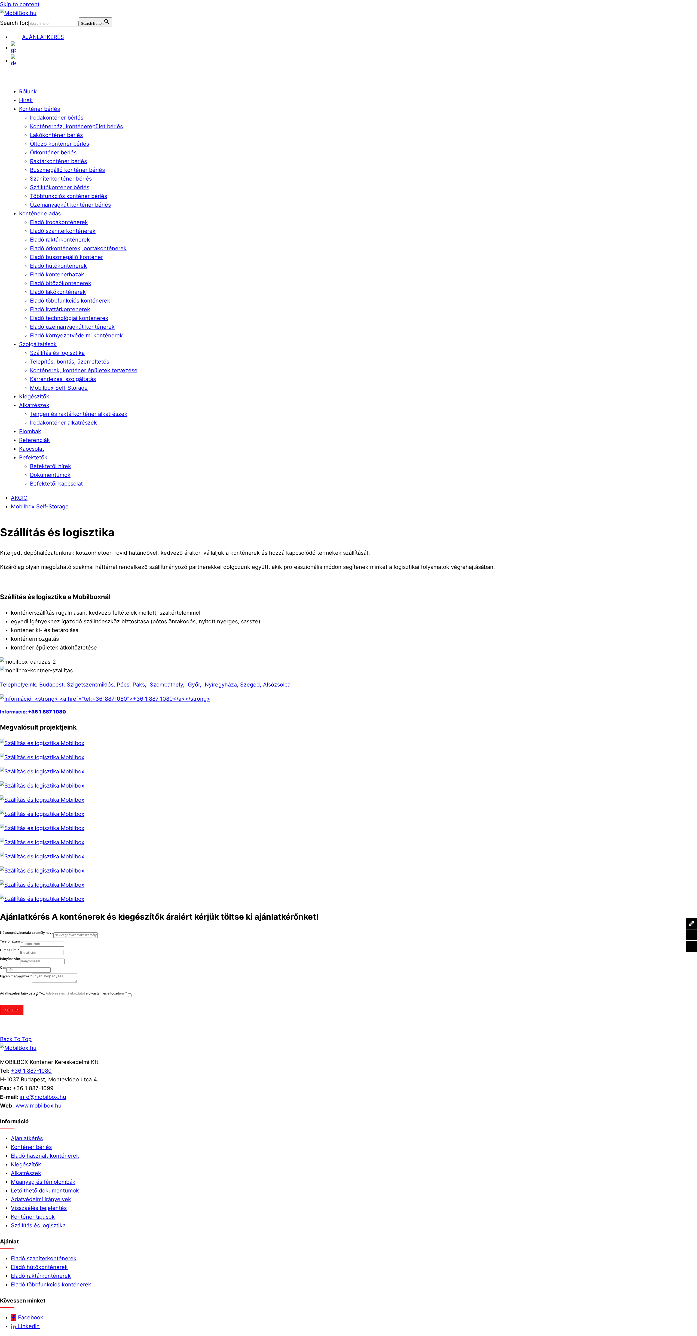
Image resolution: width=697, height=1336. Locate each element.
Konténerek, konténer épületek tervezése (83, 370)
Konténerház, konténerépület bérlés (76, 126)
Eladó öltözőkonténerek (60, 283)
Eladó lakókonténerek (58, 292)
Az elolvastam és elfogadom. (84, 993)
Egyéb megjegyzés (16, 976)
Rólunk (28, 91)
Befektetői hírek (50, 466)
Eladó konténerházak (57, 274)
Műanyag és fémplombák (43, 1182)
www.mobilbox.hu (39, 1105)
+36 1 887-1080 (31, 1070)
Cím (3, 967)
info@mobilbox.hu (43, 1097)
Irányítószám (10, 959)
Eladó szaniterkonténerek (63, 231)
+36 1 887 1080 (47, 712)
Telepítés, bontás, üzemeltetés (69, 361)
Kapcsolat (31, 449)
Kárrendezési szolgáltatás (63, 379)
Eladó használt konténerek (45, 1155)
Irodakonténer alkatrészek (63, 422)
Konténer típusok (33, 1216)
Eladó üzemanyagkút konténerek (72, 327)
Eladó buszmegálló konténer (66, 257)
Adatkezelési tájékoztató (20, 993)
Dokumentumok (50, 475)
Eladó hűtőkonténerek (58, 266)
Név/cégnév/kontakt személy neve (26, 933)
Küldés (11, 1010)
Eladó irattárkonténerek (60, 309)
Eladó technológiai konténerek (69, 318)
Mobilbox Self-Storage (59, 388)
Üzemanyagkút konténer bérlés (70, 205)
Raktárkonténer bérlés (58, 161)
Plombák (30, 431)
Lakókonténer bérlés (56, 135)
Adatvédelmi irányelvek (41, 1199)
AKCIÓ (19, 498)
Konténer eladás (40, 213)
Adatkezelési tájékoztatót (65, 993)
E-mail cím (9, 950)
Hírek (26, 100)
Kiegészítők (34, 396)
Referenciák (34, 440)
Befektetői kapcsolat (56, 483)
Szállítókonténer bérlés (59, 187)
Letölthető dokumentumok (45, 1190)
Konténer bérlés (39, 109)
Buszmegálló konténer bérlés (67, 170)
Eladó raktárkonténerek (60, 239)
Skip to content (19, 4)
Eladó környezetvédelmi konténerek (76, 335)
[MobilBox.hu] (18, 1048)
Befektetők (33, 457)
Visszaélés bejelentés (39, 1208)
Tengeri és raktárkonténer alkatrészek (78, 414)
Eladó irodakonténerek (59, 222)
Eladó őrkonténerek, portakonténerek (78, 248)
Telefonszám (10, 941)
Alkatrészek (34, 405)
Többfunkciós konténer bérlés (68, 196)
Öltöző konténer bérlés (59, 144)
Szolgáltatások (38, 344)
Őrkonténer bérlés (53, 152)
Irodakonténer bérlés (56, 117)
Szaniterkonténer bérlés (61, 178)
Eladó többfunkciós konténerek (70, 300)
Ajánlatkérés (27, 1138)
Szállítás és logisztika (57, 353)
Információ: (14, 712)
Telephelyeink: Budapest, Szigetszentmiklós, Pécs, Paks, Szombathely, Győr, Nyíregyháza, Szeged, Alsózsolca (145, 684)
